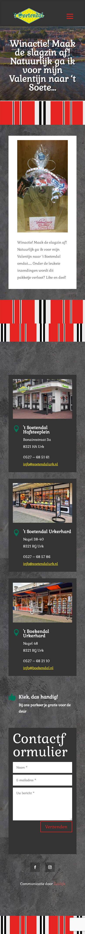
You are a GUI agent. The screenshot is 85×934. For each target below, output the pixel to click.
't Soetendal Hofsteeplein (36, 430)
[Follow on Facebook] (35, 867)
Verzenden (56, 827)
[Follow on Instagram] (50, 867)
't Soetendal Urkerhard (47, 531)
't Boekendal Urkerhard (36, 633)
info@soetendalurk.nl (40, 464)
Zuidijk (59, 883)
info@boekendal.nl (38, 668)
